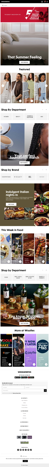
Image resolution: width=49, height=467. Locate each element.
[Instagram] (26, 449)
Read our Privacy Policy (17, 393)
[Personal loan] (29, 437)
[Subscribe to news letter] (45, 390)
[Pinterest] (23, 449)
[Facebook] (18, 449)
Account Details (24, 407)
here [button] (42, 458)
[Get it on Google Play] (24, 377)
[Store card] (19, 437)
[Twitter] (21, 449)
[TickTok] (31, 449)
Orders (24, 402)
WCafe (24, 415)
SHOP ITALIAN (11, 204)
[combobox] (25, 5)
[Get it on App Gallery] (31, 377)
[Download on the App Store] (18, 377)
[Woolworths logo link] (5, 1)
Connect (24, 413)
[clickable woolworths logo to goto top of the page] (24, 372)
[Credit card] (24, 437)
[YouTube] (28, 449)
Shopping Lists (24, 405)
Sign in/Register (24, 400)
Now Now (24, 418)
